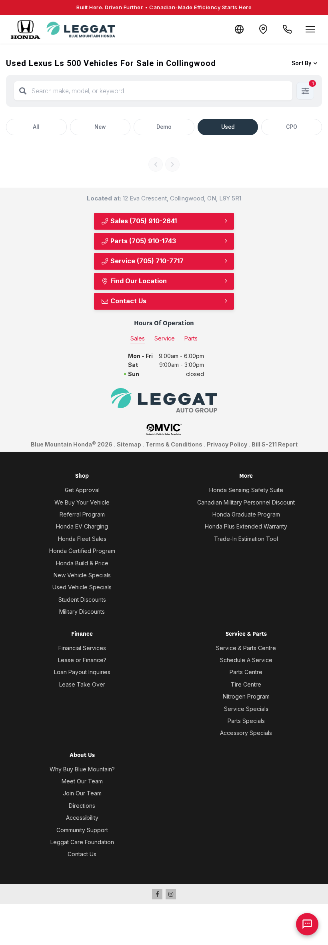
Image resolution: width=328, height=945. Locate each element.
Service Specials (246, 708)
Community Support (82, 830)
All (36, 127)
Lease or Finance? (82, 660)
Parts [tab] (191, 338)
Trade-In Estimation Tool (246, 538)
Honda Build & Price (82, 563)
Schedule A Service (246, 660)
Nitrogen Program (246, 696)
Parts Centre (246, 672)
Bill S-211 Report (275, 444)
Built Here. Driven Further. (164, 7)
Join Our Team (82, 793)
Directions (82, 805)
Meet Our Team (82, 781)
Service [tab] (164, 338)
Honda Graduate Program (246, 514)
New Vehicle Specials (82, 575)
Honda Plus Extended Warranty (246, 526)
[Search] (23, 90)
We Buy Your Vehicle (82, 502)
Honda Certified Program (82, 550)
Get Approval (82, 490)
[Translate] (239, 29)
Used (228, 127)
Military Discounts (82, 611)
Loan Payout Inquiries (82, 672)
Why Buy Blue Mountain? (82, 769)
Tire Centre (246, 684)
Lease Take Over (82, 684)
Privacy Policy (227, 444)
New (100, 127)
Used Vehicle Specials (82, 587)
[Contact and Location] (263, 29)
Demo (164, 127)
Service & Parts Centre (246, 648)
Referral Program (82, 514)
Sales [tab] (137, 338)
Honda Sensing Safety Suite (246, 490)
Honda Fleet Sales (82, 538)
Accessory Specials (246, 732)
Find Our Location (138, 281)
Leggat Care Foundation (82, 842)
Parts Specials (246, 720)
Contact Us (127, 301)
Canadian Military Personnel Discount (246, 502)
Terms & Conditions (174, 444)
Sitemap (129, 444)
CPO (291, 127)
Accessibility (82, 817)
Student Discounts (82, 599)
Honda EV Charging (82, 526)
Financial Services (82, 648)
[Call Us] (287, 29)
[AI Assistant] (307, 924)
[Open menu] (310, 29)
